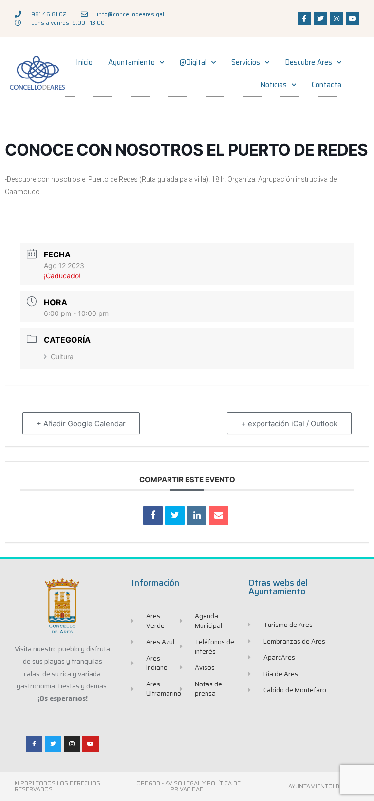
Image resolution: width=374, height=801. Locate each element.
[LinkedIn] (196, 515)
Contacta (326, 85)
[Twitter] (320, 18)
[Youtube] (352, 18)
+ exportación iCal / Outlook (289, 423)
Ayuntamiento (131, 62)
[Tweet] (175, 515)
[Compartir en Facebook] (153, 515)
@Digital (193, 62)
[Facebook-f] (304, 18)
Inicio (84, 62)
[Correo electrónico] (218, 515)
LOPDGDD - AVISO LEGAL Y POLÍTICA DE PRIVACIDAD (187, 786)
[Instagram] (336, 18)
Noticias (273, 85)
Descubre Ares (308, 62)
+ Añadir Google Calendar (81, 423)
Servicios (245, 62)
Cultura (62, 356)
